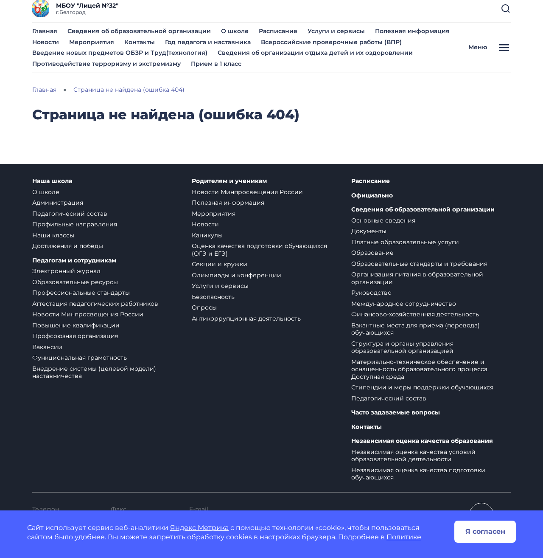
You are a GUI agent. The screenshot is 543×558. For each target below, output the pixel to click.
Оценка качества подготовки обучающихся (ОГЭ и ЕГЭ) (259, 249)
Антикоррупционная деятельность (246, 318)
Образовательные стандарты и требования (419, 264)
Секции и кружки (219, 264)
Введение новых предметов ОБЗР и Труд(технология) (119, 52)
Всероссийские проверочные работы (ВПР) (331, 42)
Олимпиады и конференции (236, 275)
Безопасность (213, 297)
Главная (44, 31)
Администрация (57, 202)
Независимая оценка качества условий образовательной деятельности (413, 455)
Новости (45, 42)
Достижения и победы (67, 246)
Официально (372, 195)
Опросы (204, 307)
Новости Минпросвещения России (87, 314)
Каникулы (207, 235)
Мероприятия (91, 42)
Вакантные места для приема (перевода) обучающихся (415, 329)
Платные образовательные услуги (405, 242)
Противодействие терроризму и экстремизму (106, 64)
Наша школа (52, 181)
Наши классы (53, 235)
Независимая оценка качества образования (422, 441)
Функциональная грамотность (79, 357)
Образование (372, 252)
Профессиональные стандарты (81, 292)
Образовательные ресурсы (75, 282)
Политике (403, 537)
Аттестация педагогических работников (95, 303)
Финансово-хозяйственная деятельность (415, 314)
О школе (235, 31)
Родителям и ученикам (229, 181)
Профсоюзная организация (75, 336)
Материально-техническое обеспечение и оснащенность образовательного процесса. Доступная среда (420, 369)
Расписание (278, 31)
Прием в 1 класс (216, 64)
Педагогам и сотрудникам (74, 260)
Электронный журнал (66, 271)
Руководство (371, 292)
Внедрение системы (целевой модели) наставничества (94, 372)
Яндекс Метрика (199, 528)
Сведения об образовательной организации (139, 31)
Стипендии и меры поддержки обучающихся (422, 387)
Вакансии (47, 347)
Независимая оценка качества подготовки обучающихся (418, 474)
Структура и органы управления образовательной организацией (402, 347)
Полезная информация (412, 31)
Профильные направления (74, 224)
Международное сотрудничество (403, 303)
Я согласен (485, 531)
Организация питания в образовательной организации (417, 278)
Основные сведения (383, 220)
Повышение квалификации (76, 325)
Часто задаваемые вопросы (395, 412)
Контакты (139, 42)
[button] (506, 8)
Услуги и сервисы (336, 31)
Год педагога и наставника (208, 42)
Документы (368, 231)
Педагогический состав (69, 213)
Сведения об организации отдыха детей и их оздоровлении (315, 52)
